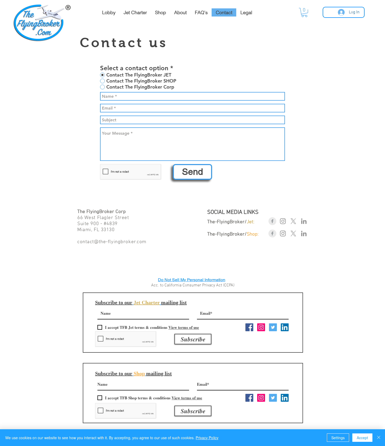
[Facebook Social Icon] (249, 327)
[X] (293, 221)
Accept (362, 437)
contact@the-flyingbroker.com (111, 242)
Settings (338, 437)
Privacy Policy (207, 437)
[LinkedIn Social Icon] (285, 327)
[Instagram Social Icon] (261, 327)
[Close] (379, 437)
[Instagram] (283, 221)
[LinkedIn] (304, 221)
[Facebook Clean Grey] (272, 221)
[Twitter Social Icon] (273, 327)
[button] (304, 12)
